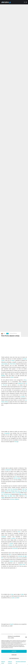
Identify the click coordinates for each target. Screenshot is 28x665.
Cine (7, 333)
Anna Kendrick (22, 381)
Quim (4, 333)
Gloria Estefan (15, 494)
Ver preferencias (14, 658)
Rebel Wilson (6, 479)
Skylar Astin (13, 540)
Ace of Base (21, 436)
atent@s (3, 564)
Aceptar (14, 651)
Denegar (14, 654)
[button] (26, 637)
